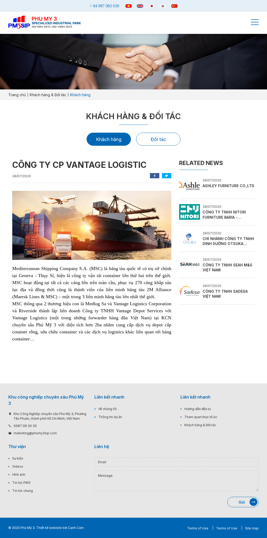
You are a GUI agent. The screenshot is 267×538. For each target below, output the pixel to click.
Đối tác (158, 139)
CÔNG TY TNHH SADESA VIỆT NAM (225, 294)
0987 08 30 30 (25, 426)
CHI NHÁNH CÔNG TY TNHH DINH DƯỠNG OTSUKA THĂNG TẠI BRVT (228, 241)
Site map (252, 528)
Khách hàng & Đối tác (200, 425)
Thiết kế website (49, 528)
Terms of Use (197, 528)
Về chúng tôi (107, 409)
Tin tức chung (22, 491)
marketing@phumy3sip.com (35, 433)
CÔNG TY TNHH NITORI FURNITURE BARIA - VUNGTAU (224, 215)
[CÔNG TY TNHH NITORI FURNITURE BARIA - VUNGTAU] (189, 211)
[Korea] (163, 6)
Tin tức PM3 (21, 483)
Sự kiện (17, 458)
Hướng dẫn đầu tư (197, 409)
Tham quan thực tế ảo (200, 417)
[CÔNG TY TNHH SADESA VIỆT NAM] (189, 290)
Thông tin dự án (110, 417)
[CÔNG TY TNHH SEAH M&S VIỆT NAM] (189, 264)
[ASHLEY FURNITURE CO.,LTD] (189, 185)
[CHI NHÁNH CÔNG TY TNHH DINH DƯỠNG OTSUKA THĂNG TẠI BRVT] (189, 238)
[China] (174, 6)
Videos (17, 466)
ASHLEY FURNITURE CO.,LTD (228, 186)
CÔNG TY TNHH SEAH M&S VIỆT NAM (227, 267)
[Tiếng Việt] (128, 6)
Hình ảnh (18, 474)
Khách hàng (109, 139)
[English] (140, 6)
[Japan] (151, 6)
